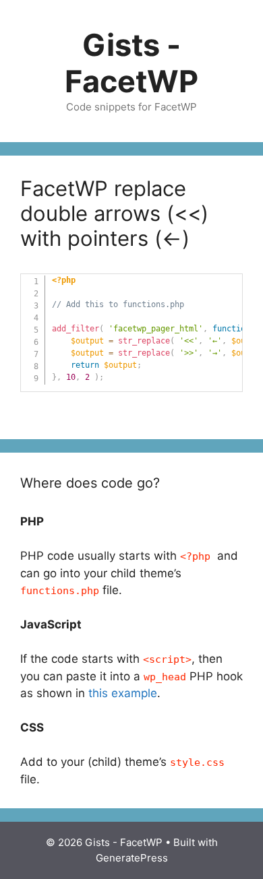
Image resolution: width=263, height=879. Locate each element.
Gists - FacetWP (131, 63)
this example (122, 693)
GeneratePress (132, 857)
